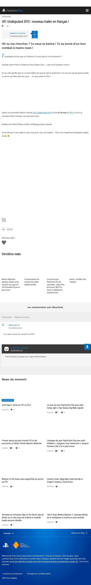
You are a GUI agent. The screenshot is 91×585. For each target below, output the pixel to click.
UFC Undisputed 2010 (42, 112)
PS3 (71, 112)
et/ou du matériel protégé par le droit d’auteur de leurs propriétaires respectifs (44, 561)
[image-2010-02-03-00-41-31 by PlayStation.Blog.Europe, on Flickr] (20, 185)
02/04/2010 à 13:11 (17, 350)
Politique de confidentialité (38, 573)
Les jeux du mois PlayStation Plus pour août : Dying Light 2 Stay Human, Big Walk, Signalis (65, 406)
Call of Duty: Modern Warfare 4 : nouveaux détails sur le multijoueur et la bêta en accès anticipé (67, 516)
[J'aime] (12, 410)
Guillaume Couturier (17, 33)
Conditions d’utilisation (12, 573)
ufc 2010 (10, 229)
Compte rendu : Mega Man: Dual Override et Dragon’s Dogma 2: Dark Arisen (65, 480)
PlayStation (15, 10)
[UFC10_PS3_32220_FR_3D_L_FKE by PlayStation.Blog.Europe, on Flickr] (20, 160)
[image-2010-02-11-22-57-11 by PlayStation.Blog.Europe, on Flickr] (20, 210)
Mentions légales (9, 578)
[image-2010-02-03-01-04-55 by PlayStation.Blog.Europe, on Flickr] (57, 210)
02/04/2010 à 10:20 (15, 328)
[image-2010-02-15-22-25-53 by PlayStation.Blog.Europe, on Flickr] (57, 185)
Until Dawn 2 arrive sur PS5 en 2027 (16, 405)
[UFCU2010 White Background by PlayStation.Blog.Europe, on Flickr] (20, 101)
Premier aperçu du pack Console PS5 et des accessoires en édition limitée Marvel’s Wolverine (22, 442)
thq (3, 229)
